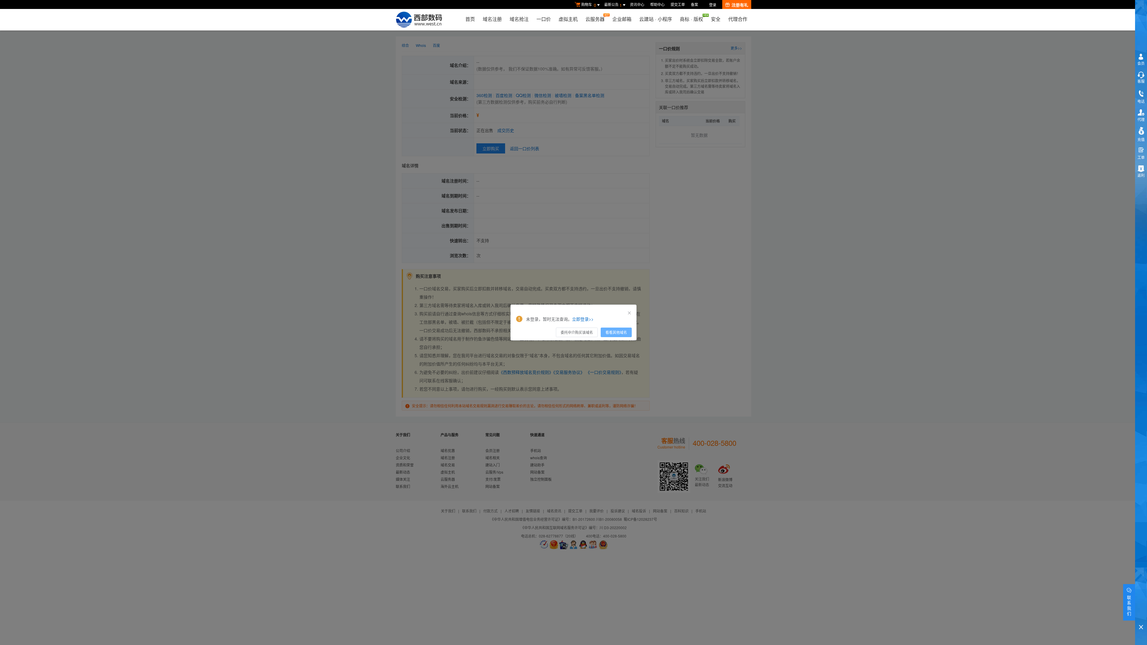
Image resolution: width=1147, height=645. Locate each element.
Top (1141, 616)
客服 (1141, 81)
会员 (1141, 63)
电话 (1141, 101)
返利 (1141, 175)
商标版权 (691, 19)
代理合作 (737, 19)
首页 (470, 19)
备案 (694, 4)
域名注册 (492, 19)
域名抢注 (519, 19)
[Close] (629, 312)
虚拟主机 (568, 19)
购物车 (588, 5)
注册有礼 (740, 5)
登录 (712, 4)
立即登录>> (583, 319)
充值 (1141, 139)
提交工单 (678, 4)
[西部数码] (419, 19)
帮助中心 (657, 4)
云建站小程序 (655, 19)
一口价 (543, 19)
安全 (715, 19)
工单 (1141, 157)
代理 (1141, 119)
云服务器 (595, 19)
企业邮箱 (621, 19)
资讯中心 (637, 4)
